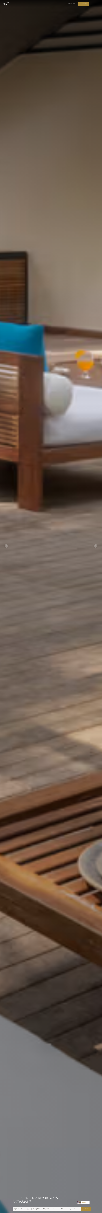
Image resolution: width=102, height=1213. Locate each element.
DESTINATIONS (16, 4)
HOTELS (24, 4)
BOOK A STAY (83, 4)
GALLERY (84, 1202)
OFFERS (39, 4)
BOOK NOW (86, 1209)
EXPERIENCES (32, 4)
